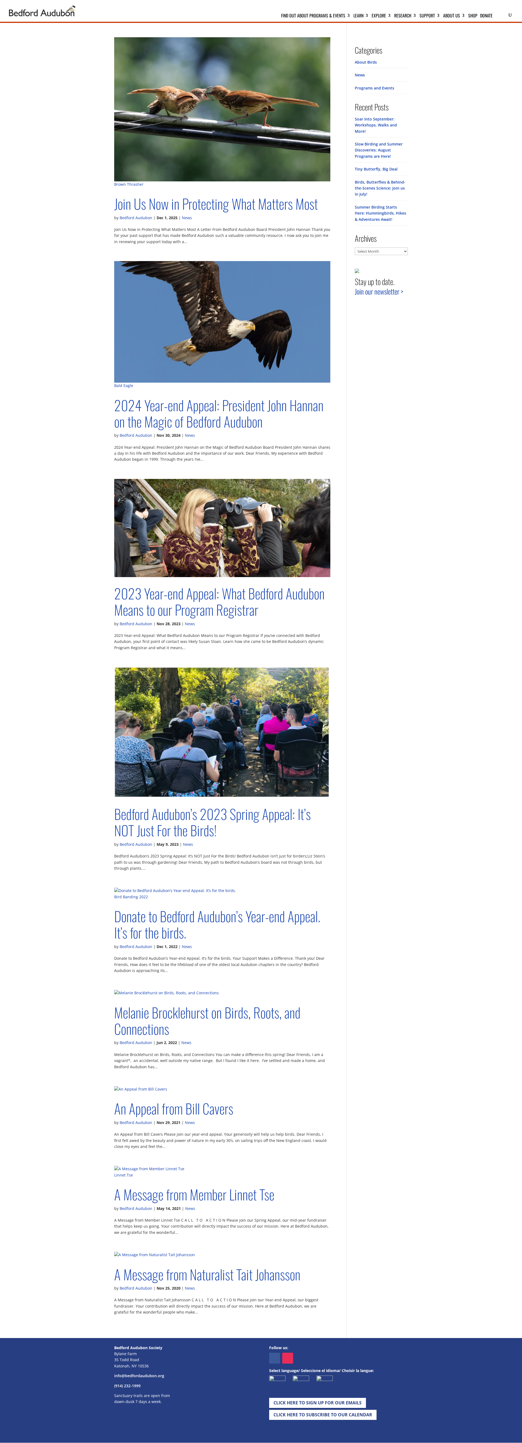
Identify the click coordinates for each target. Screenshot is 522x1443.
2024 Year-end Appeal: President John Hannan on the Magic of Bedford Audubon (219, 413)
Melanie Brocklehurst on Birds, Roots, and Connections (207, 1020)
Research (402, 16)
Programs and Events (374, 88)
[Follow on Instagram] (287, 1358)
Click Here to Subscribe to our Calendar (323, 1415)
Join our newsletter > (379, 291)
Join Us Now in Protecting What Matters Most (216, 203)
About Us (451, 16)
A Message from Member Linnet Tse (194, 1194)
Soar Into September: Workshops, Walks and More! (376, 125)
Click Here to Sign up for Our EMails (318, 1403)
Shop (472, 16)
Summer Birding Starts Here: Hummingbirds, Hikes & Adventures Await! (380, 213)
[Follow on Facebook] (274, 1358)
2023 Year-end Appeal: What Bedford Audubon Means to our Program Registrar (219, 601)
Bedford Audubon (136, 217)
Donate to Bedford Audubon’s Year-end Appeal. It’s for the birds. (217, 924)
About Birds (366, 62)
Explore (379, 16)
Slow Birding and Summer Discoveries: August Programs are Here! (379, 150)
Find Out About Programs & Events (313, 16)
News (187, 217)
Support (427, 16)
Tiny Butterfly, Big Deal (376, 169)
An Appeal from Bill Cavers (173, 1108)
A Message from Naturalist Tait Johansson (207, 1274)
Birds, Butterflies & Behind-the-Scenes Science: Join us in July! (380, 188)
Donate (486, 16)
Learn (358, 16)
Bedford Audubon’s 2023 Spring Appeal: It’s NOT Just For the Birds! (212, 822)
